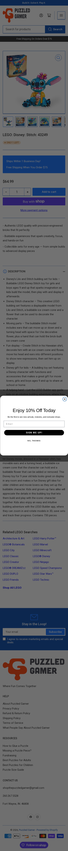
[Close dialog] (65, 399)
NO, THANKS (34, 441)
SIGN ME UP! (34, 432)
